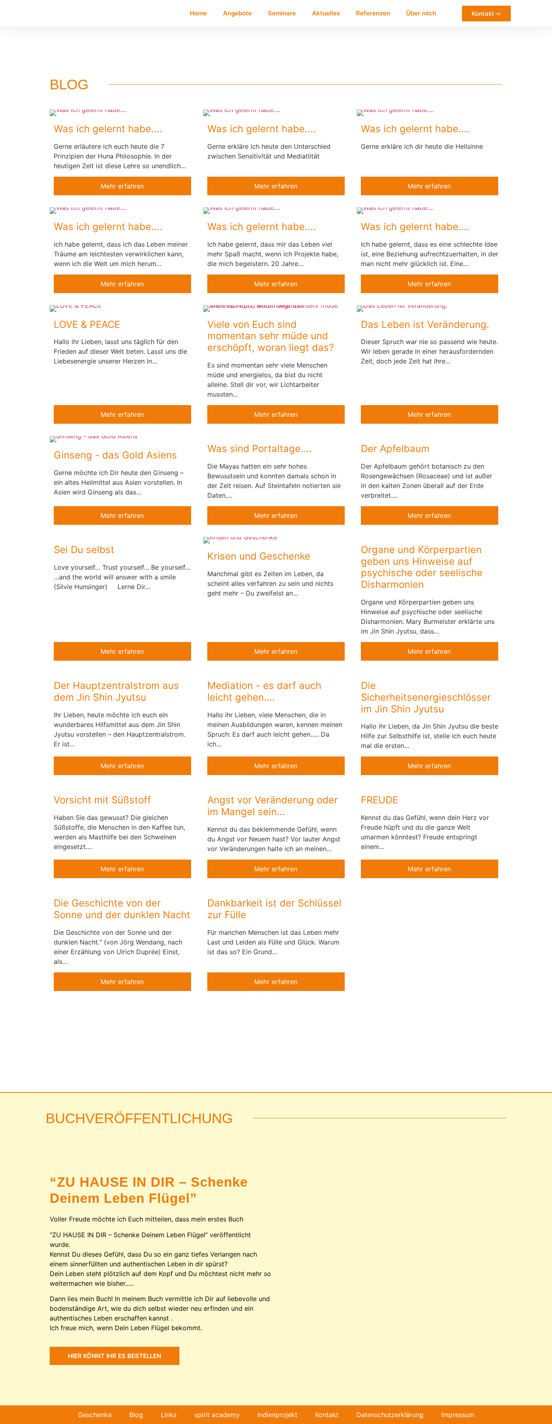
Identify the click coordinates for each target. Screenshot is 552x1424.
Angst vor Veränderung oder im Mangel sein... (272, 806)
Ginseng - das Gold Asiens (115, 455)
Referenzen (373, 13)
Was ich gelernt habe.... (108, 129)
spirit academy (217, 1415)
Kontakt (327, 1415)
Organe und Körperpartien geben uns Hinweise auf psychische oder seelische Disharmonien (421, 567)
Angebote (237, 13)
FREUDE (379, 800)
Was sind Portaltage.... (259, 448)
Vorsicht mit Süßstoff (102, 800)
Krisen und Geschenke (258, 556)
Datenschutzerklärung (389, 1415)
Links (169, 1415)
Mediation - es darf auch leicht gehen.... (264, 691)
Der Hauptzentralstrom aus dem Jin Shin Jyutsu (116, 691)
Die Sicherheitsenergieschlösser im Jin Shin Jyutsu (426, 697)
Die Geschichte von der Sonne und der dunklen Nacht (122, 909)
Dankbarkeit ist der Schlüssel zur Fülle (274, 909)
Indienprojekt (277, 1415)
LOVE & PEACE (87, 324)
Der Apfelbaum (395, 448)
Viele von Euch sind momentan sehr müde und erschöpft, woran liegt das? (270, 336)
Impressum (457, 1415)
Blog (136, 1415)
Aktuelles (326, 13)
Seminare (282, 13)
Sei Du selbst (84, 550)
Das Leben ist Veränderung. (425, 324)
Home (198, 13)
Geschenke (95, 1415)
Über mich (421, 13)
